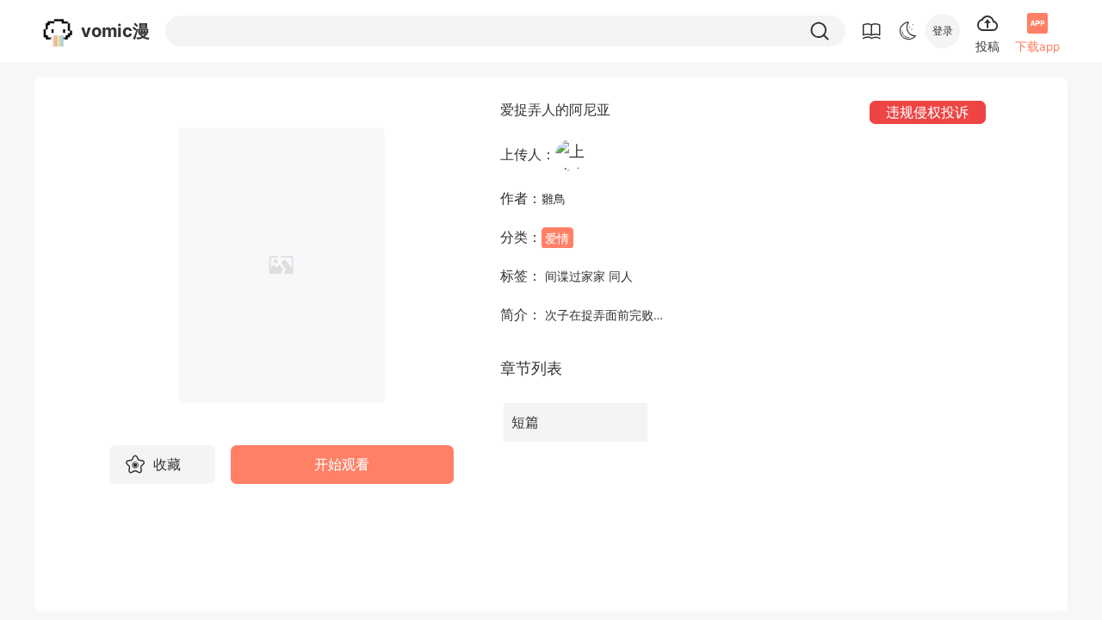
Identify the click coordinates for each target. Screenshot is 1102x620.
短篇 (525, 422)
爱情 (557, 238)
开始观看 (341, 464)
